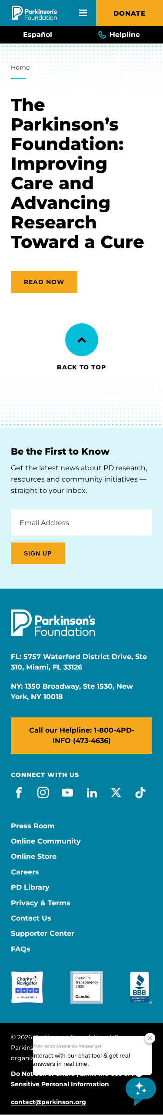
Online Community (46, 841)
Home (20, 67)
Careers (25, 872)
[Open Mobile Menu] (83, 13)
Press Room (33, 826)
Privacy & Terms (40, 903)
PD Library (30, 887)
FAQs (20, 949)
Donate (129, 13)
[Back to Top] (81, 339)
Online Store (34, 857)
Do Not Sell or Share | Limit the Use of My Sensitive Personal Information (76, 1079)
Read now (44, 282)
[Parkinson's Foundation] (34, 13)
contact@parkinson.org (48, 1102)
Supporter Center (42, 934)
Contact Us (31, 918)
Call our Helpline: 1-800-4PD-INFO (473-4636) (81, 735)
